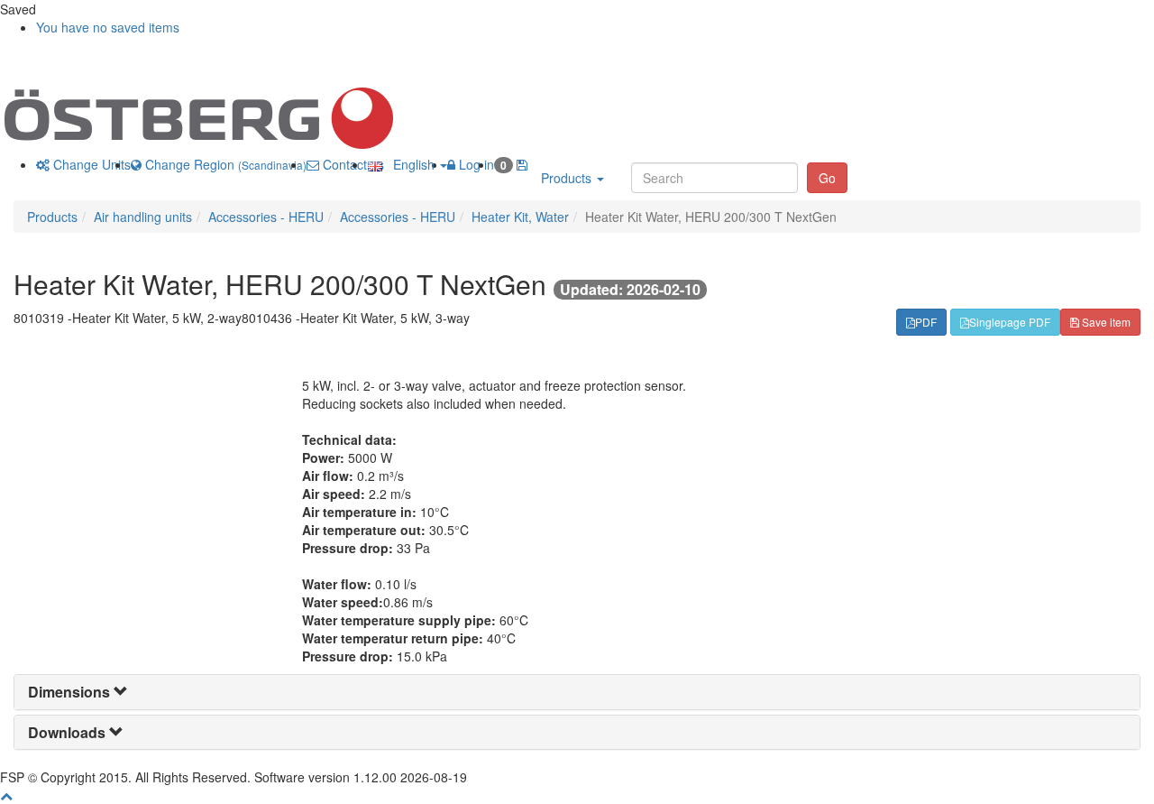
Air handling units (143, 217)
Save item (1105, 321)
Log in (474, 164)
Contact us (351, 164)
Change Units (90, 164)
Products (568, 178)
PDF (926, 321)
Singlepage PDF (1009, 321)
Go (827, 178)
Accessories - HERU (266, 217)
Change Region (224, 164)
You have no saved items (107, 27)
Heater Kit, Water (520, 217)
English (410, 164)
